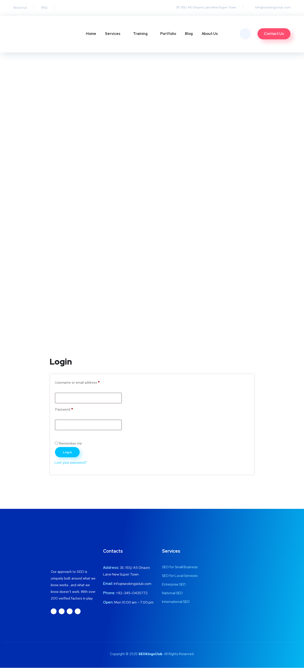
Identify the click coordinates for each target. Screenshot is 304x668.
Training (140, 33)
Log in (67, 452)
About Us (210, 33)
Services (112, 33)
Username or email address (84, 382)
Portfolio (168, 33)
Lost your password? (70, 462)
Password (71, 409)
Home (91, 33)
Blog (189, 33)
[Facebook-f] (62, 611)
